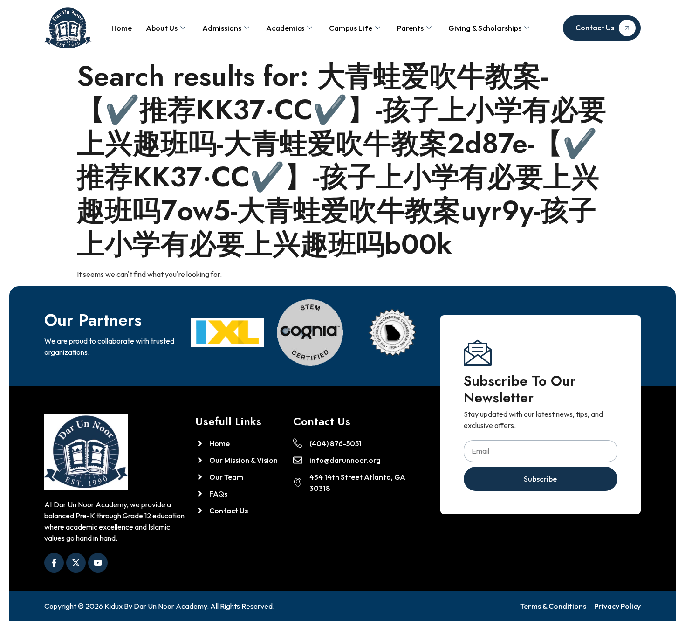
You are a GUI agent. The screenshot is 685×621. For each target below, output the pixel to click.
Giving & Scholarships (484, 28)
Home (121, 28)
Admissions (221, 28)
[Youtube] (98, 563)
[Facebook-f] (54, 563)
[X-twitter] (76, 563)
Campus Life (350, 28)
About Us (162, 28)
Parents (410, 28)
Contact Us (594, 27)
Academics (285, 28)
